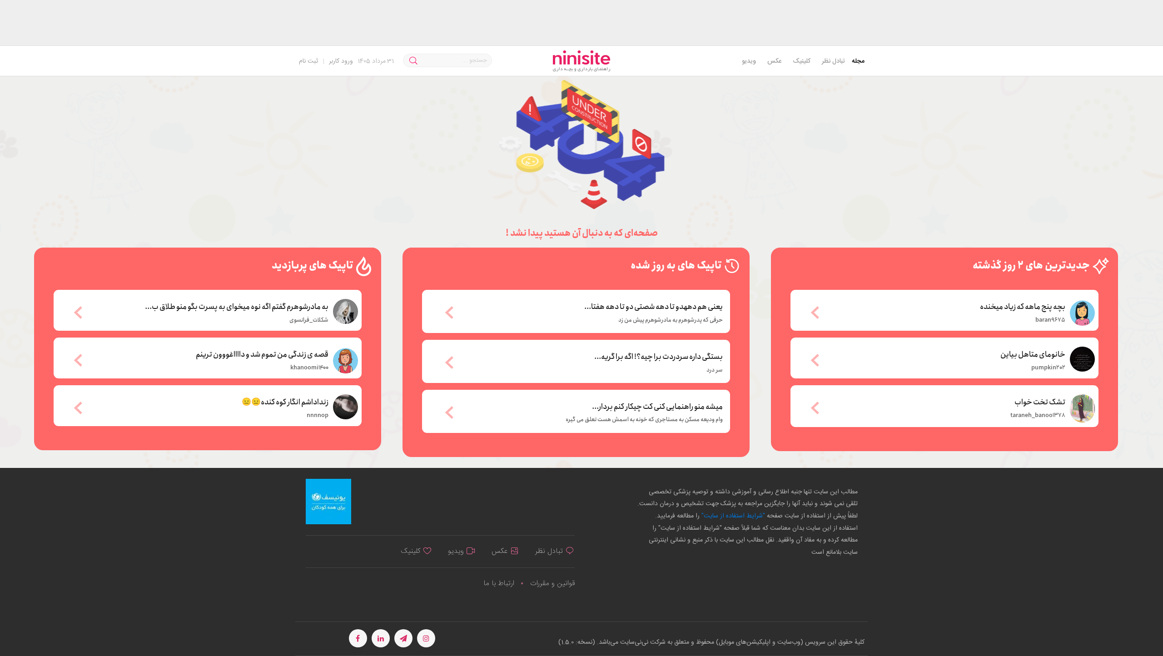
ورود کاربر (341, 61)
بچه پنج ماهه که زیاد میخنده (1022, 306)
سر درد (714, 370)
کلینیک (801, 61)
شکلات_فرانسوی (308, 320)
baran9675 (1050, 320)
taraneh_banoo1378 (1037, 415)
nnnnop (317, 415)
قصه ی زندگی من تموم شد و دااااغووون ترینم (262, 353)
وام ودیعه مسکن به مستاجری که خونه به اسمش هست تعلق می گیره (644, 419)
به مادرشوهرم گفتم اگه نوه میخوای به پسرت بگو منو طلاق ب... (236, 306)
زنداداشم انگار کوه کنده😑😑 (285, 401)
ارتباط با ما (498, 583)
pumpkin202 (1048, 368)
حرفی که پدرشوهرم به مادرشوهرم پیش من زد (670, 320)
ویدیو (749, 61)
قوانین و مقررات (552, 583)
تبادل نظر (833, 61)
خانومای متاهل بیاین (1032, 353)
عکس (774, 61)
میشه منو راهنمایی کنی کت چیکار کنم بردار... (657, 407)
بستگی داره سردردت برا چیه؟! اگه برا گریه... (658, 357)
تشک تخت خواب (1039, 401)
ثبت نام (308, 61)
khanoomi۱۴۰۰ (309, 368)
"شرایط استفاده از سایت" (732, 516)
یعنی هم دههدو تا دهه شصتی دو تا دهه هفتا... (653, 307)
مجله (858, 61)
